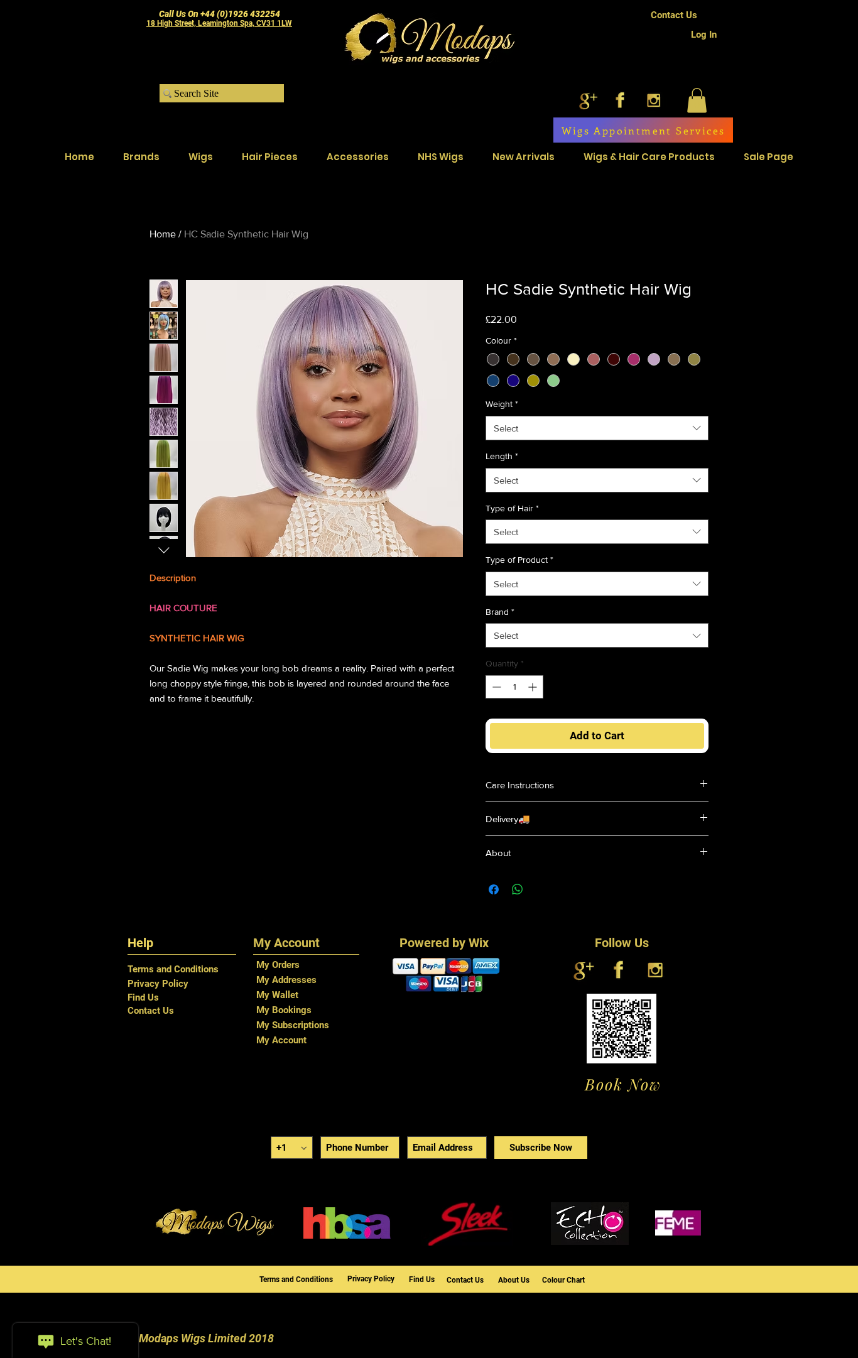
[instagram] (653, 100)
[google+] (586, 100)
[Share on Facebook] (493, 889)
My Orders (278, 964)
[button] (697, 100)
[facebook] (620, 100)
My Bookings (284, 1010)
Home (162, 234)
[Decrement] (495, 687)
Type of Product (519, 560)
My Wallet (277, 995)
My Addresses (286, 980)
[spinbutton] (514, 687)
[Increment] (533, 687)
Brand (500, 612)
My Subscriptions (292, 1025)
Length (502, 456)
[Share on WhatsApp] (517, 889)
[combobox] (597, 428)
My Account (281, 1040)
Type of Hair (512, 508)
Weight (502, 404)
